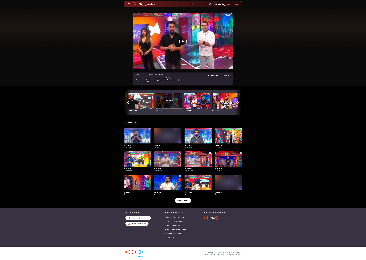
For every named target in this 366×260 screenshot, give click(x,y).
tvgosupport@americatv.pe (140, 218)
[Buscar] (210, 4)
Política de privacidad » (174, 225)
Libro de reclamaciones (138, 223)
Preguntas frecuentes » (174, 233)
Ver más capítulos (183, 200)
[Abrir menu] (128, 4)
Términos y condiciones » (174, 217)
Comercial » (169, 238)
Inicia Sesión (219, 4)
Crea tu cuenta (232, 4)
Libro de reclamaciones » (174, 221)
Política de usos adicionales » (176, 229)
